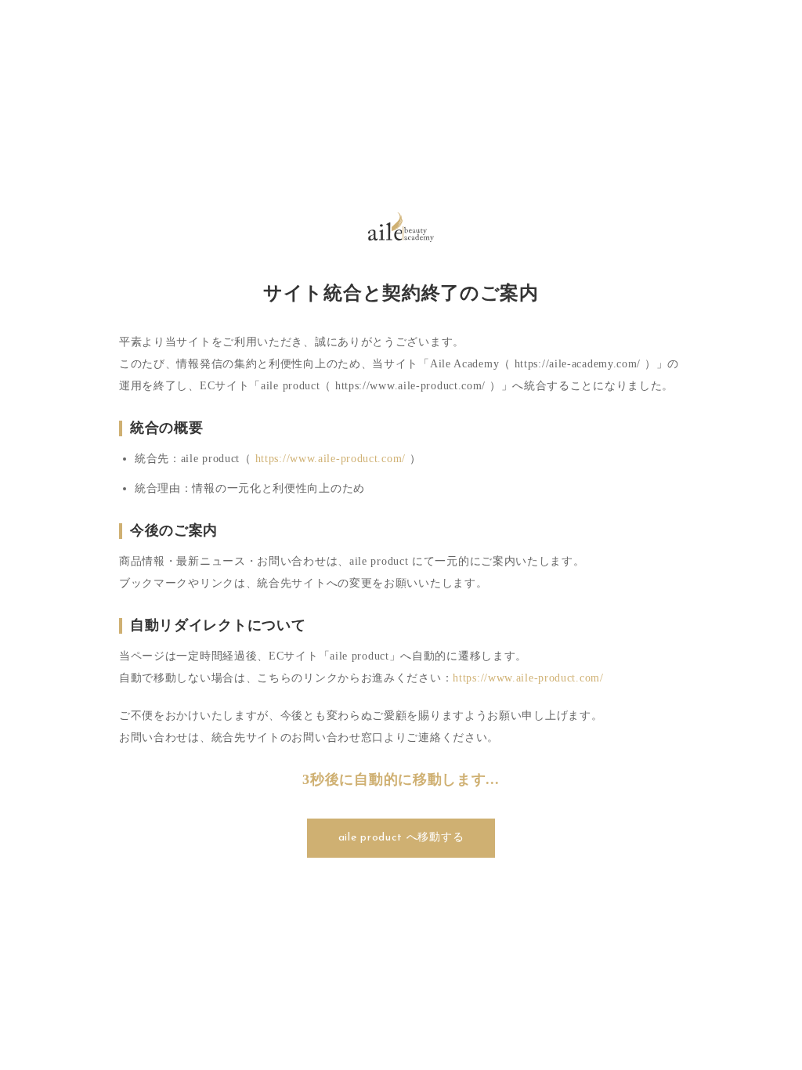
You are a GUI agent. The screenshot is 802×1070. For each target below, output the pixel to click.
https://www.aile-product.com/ (330, 459)
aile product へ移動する (401, 838)
